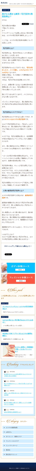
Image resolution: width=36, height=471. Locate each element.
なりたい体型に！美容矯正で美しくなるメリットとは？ (24, 349)
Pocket (32, 24)
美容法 (8, 450)
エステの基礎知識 (11, 427)
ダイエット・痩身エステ (14, 436)
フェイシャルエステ (12, 441)
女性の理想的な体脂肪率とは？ (12, 412)
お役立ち (9, 432)
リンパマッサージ (11, 445)
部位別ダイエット (11, 454)
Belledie (4, 2)
